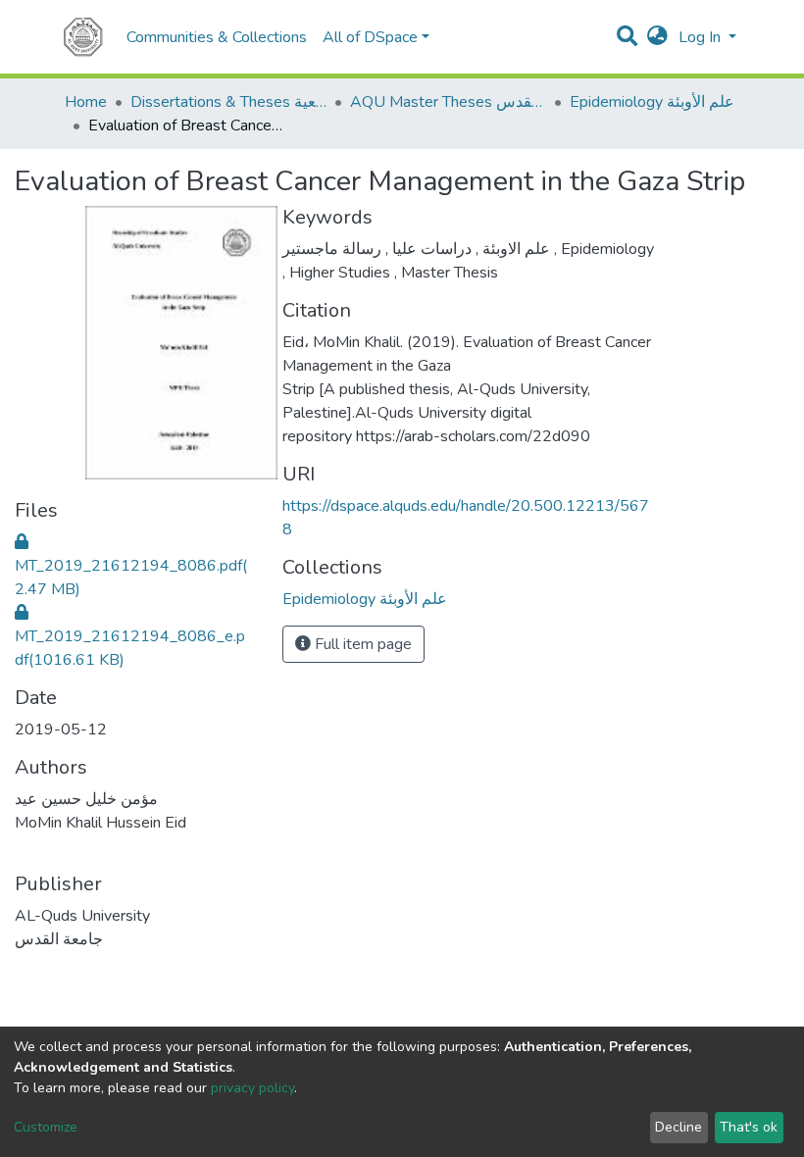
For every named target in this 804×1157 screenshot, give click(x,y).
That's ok (749, 1127)
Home (86, 102)
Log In (701, 37)
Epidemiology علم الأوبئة (652, 102)
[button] (657, 37)
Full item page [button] (361, 644)
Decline (678, 1127)
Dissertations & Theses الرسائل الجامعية (228, 102)
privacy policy (252, 1088)
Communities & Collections (216, 37)
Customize (45, 1127)
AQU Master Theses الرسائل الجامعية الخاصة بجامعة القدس (448, 102)
